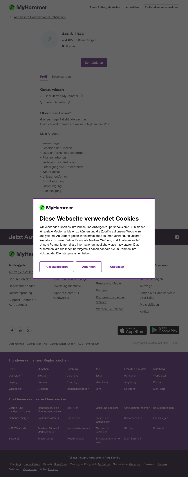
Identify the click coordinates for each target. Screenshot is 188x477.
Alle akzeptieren (57, 266)
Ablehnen (89, 266)
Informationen (86, 244)
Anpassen (117, 266)
